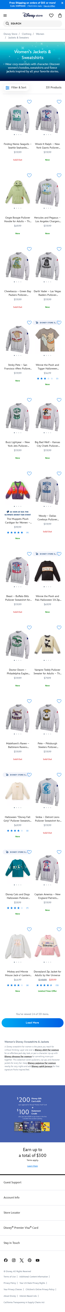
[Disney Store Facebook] (5, 1260)
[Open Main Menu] (5, 15)
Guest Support (12, 1182)
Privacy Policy (10, 1283)
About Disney (10, 1296)
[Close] (61, 3)
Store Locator (12, 1212)
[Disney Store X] (22, 1260)
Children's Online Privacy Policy (40, 1289)
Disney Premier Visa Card (21, 1228)
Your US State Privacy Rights (32, 1283)
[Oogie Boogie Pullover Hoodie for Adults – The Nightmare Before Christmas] (18, 194)
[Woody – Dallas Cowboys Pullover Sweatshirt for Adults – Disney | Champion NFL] (47, 492)
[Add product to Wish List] (29, 102)
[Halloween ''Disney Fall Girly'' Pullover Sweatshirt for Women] (18, 810)
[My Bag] (60, 15)
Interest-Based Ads (28, 1296)
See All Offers (49, 6)
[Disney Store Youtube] (37, 1260)
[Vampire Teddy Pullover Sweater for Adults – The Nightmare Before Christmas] (47, 646)
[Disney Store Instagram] (14, 1260)
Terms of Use (10, 1276)
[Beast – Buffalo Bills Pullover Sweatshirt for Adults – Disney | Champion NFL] (18, 572)
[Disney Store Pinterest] (29, 1260)
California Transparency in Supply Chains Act (24, 1302)
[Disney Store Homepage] (32, 15)
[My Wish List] (51, 15)
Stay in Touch (12, 1243)
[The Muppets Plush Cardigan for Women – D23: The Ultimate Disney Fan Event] (18, 510)
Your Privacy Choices (13, 1289)
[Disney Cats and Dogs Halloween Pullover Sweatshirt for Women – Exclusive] (18, 887)
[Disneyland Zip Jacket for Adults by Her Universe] (47, 964)
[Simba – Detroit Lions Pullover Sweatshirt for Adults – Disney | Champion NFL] (47, 793)
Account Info (12, 1197)
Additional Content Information (33, 1276)
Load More (32, 1022)
